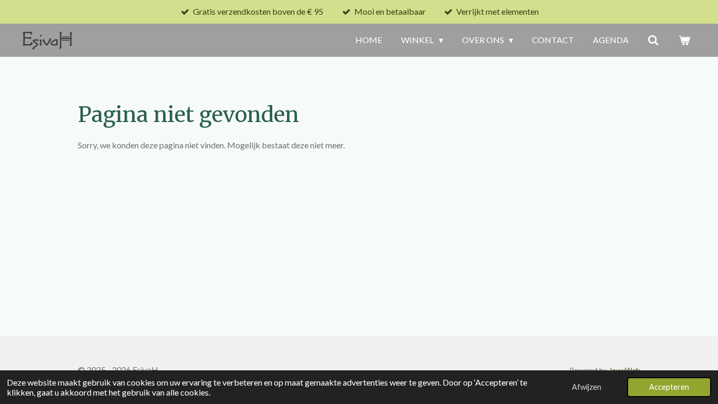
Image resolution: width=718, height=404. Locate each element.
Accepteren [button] (669, 386)
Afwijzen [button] (586, 386)
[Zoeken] (653, 40)
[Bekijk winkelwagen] (684, 40)
